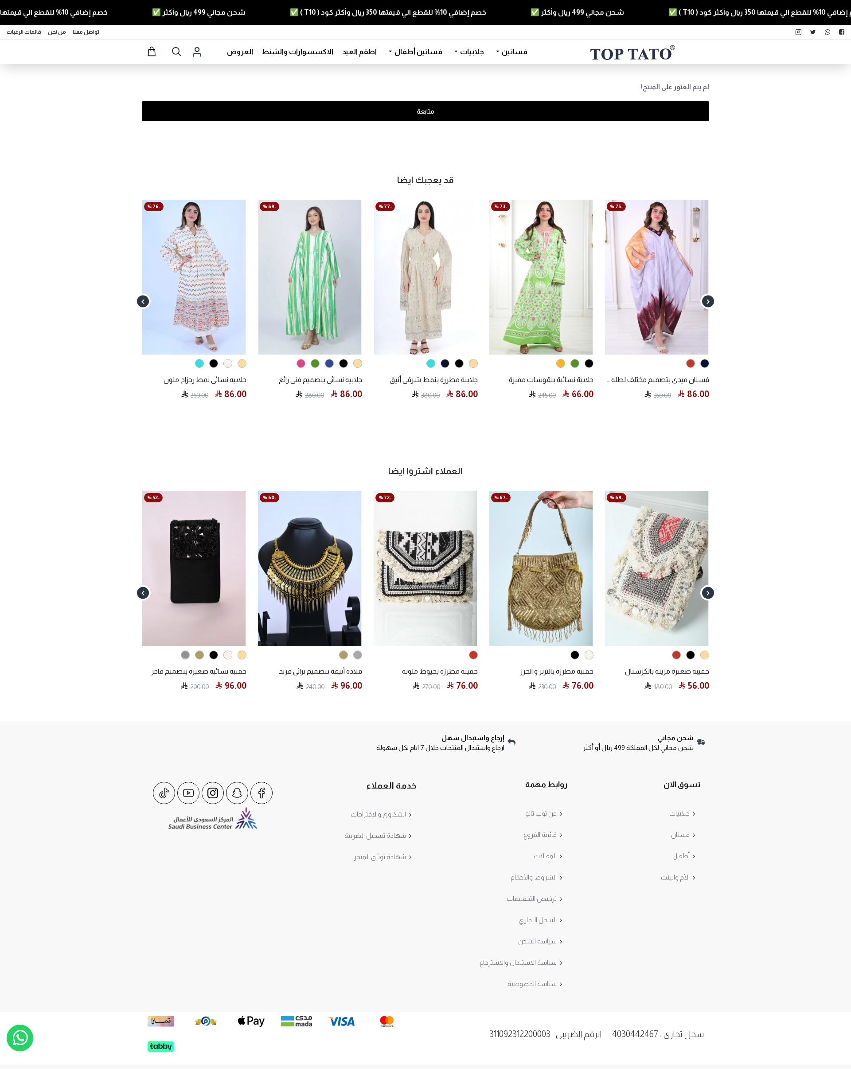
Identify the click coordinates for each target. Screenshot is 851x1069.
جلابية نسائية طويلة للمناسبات (549, 379)
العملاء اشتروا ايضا (425, 471)
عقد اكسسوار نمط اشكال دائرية (265, 671)
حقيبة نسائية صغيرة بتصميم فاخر (495, 671)
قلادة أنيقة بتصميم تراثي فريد (617, 671)
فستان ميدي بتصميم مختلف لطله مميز (310, 379)
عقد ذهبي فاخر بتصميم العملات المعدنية (144, 671)
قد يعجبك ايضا (425, 180)
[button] (708, 301)
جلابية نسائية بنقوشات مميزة (204, 379)
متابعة (425, 111)
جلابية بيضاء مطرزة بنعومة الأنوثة (660, 379)
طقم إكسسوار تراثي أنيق (392, 671)
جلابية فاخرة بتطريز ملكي (443, 379)
